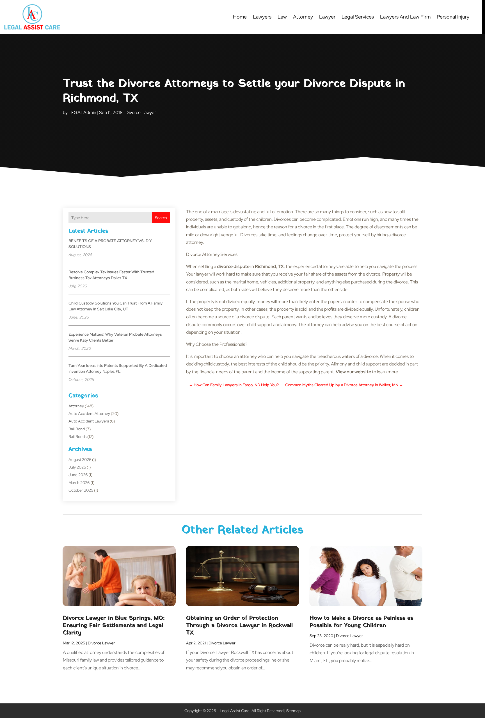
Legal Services (358, 16)
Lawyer (327, 16)
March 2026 (79, 482)
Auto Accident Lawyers (88, 421)
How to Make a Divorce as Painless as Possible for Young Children (361, 622)
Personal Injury (453, 16)
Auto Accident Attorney (89, 413)
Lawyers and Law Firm (405, 16)
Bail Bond (76, 428)
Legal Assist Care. (235, 710)
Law (282, 16)
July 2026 (77, 467)
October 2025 (80, 490)
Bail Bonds (77, 436)
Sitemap (293, 710)
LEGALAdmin (82, 112)
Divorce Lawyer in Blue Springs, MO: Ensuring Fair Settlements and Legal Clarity (113, 625)
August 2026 (79, 459)
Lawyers (262, 16)
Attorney (303, 16)
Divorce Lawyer (140, 112)
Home (240, 16)
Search (161, 217)
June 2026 (78, 474)
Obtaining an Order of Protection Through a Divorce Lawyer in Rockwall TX (239, 625)
